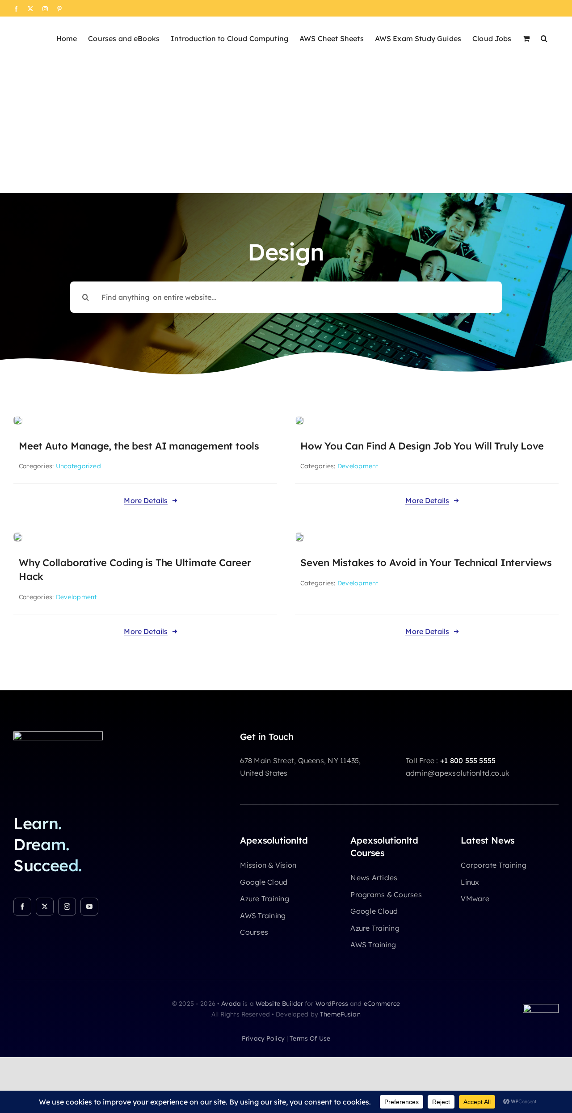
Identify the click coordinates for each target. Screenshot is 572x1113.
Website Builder (279, 1004)
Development (358, 466)
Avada (231, 1004)
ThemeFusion (340, 1014)
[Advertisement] (286, 126)
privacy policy (263, 1038)
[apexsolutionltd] (58, 735)
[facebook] (22, 907)
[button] (544, 38)
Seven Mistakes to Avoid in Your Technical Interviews (426, 562)
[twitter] (45, 907)
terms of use (310, 1038)
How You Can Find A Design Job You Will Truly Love (422, 446)
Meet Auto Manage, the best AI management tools (139, 446)
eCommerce (382, 1004)
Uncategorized (78, 466)
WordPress (331, 1004)
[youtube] (89, 907)
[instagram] (67, 907)
